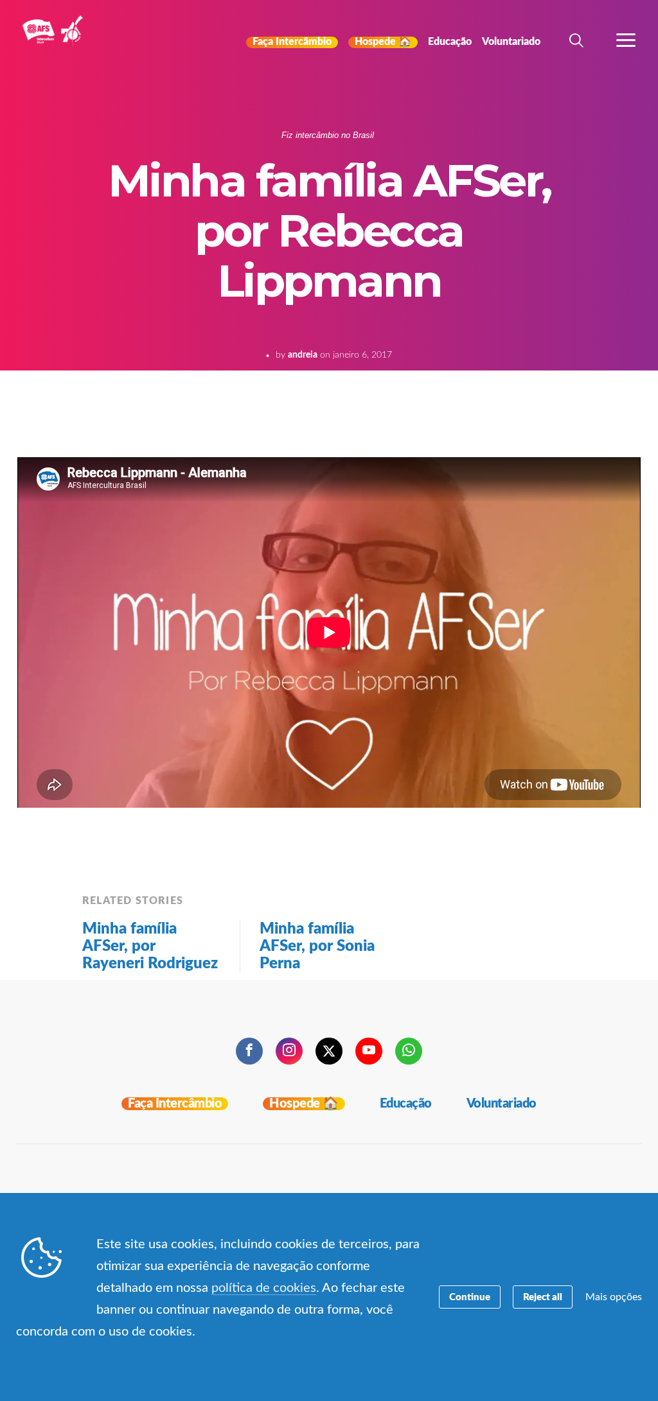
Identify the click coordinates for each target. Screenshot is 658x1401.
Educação (406, 1103)
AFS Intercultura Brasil (56, 40)
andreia (302, 355)
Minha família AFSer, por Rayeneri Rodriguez (150, 946)
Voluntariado (502, 1103)
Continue (469, 1297)
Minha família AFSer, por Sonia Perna (317, 946)
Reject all (542, 1297)
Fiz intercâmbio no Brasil (327, 135)
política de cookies (263, 1288)
